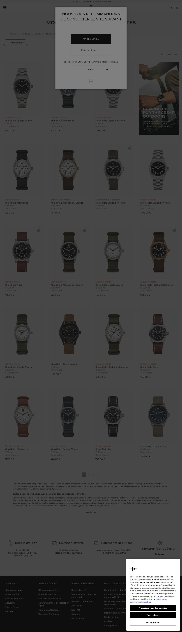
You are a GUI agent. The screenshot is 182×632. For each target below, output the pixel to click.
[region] (153, 595)
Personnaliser (153, 622)
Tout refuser (153, 615)
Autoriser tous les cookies (153, 608)
